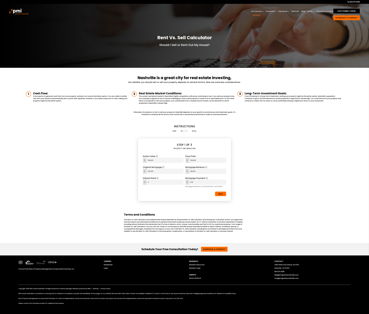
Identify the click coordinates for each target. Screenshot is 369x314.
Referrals (295, 11)
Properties (270, 11)
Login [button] (106, 268)
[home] (18, 11)
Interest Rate (150, 178)
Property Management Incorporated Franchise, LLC (54, 269)
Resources (283, 11)
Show (194, 131)
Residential (108, 265)
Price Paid (190, 156)
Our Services (256, 11)
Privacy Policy (105, 289)
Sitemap (96, 289)
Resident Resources (196, 265)
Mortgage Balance (195, 167)
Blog (303, 11)
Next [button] (220, 194)
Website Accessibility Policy (226, 293)
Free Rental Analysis (324, 11)
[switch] (184, 131)
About (309, 11)
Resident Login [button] (194, 268)
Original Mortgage (152, 167)
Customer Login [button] (346, 11)
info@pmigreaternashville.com (286, 278)
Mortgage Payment (195, 178)
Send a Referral (195, 278)
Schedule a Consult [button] (346, 18)
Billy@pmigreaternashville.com (286, 275)
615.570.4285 (355, 2)
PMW (89, 289)
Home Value (149, 156)
